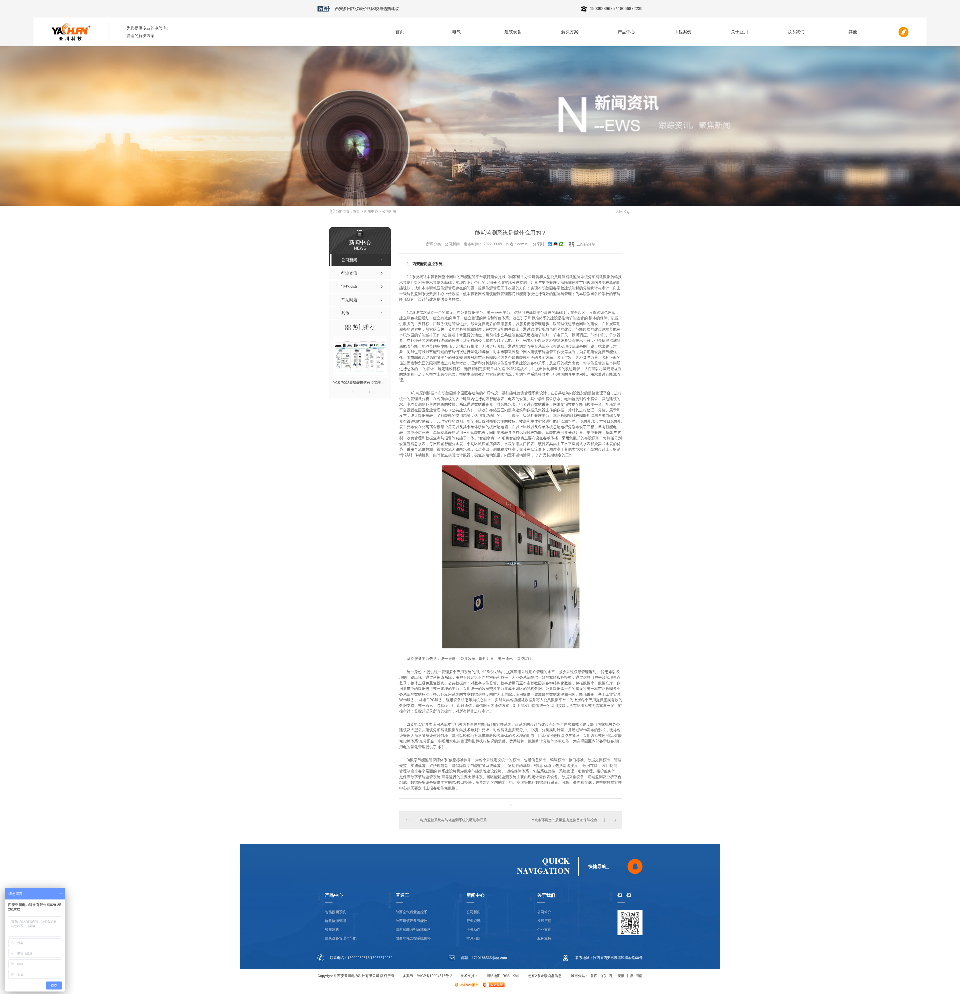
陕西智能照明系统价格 (413, 929)
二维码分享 (585, 244)
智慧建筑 (332, 929)
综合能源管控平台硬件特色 (359, 9)
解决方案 (569, 32)
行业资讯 (473, 921)
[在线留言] (903, 32)
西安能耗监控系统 (427, 264)
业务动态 (473, 929)
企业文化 (544, 929)
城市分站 (578, 976)
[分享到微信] (561, 244)
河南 (639, 976)
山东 (603, 976)
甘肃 (630, 976)
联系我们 (796, 32)
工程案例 (682, 32)
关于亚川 (739, 32)
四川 (612, 976)
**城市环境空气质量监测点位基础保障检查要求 (568, 820)
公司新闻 (389, 211)
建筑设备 (513, 32)
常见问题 (473, 938)
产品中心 (626, 32)
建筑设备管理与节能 (340, 938)
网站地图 (493, 976)
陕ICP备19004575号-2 (434, 976)
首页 (400, 32)
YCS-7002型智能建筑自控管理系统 (360, 383)
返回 (619, 211)
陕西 (594, 976)
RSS (506, 976)
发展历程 (544, 921)
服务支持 (544, 938)
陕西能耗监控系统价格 (413, 938)
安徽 (621, 976)
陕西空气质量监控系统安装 (413, 912)
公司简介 (544, 912)
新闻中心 (371, 211)
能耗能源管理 (335, 921)
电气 (456, 32)
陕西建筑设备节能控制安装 (413, 921)
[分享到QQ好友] (556, 244)
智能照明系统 (335, 912)
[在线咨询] (635, 866)
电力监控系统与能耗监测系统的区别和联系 (453, 820)
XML (516, 976)
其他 (852, 32)
